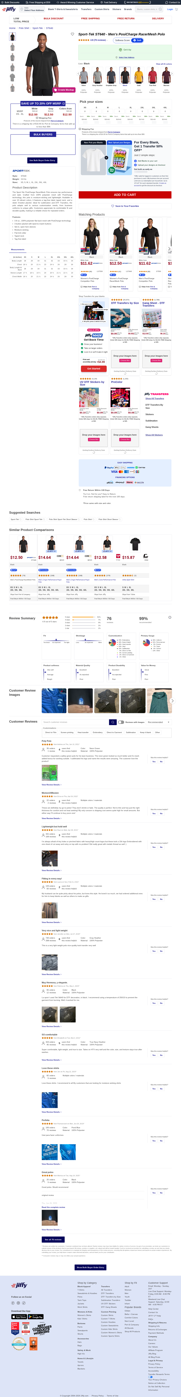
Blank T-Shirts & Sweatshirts (63, 9)
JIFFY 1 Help (154, 1316)
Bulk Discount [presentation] (54, 18)
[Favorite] (72, 34)
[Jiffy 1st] (51, 544)
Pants (80, 1327)
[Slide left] (78, 73)
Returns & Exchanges (157, 1329)
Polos (80, 1297)
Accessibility (153, 1371)
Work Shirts (83, 1307)
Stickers (116, 9)
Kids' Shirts (82, 1319)
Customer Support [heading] (158, 1283)
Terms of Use (112, 1396)
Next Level (129, 1321)
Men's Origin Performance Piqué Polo (49, 581)
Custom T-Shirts (108, 1319)
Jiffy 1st (51, 551)
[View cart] (176, 9)
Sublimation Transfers (110, 1300)
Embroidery (98, 732)
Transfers (86, 9)
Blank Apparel (84, 1286)
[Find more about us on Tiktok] (23, 1303)
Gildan (127, 1311)
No (161, 762)
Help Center (153, 1309)
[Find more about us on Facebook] (13, 1303)
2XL (142, 107)
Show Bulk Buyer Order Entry (90, 1267)
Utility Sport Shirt (128, 580)
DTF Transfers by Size (111, 1297)
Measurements (17, 249)
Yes (154, 762)
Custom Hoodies (108, 1322)
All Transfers (106, 1290)
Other (157, 732)
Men (127, 1293)
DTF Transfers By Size (154, 406)
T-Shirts (81, 1290)
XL (131, 107)
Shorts (80, 1334)
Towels (80, 1362)
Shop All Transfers (154, 398)
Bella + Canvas (131, 1314)
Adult (127, 1286)
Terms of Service (155, 1367)
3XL (153, 107)
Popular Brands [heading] (133, 1307)
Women (128, 1290)
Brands (128, 9)
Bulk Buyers (43, 134)
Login (170, 9)
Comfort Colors (131, 1318)
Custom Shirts (102, 9)
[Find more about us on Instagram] (18, 1303)
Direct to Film (50, 732)
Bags (80, 1345)
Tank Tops (82, 1300)
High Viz (81, 1354)
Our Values (153, 1347)
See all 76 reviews (53, 1240)
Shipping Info (154, 1326)
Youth (127, 1297)
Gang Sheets (151, 427)
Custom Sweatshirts (109, 1325)
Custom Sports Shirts (110, 1336)
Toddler (128, 1300)
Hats (79, 1342)
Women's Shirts (84, 1315)
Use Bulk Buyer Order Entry (42, 160)
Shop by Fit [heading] (131, 1283)
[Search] (160, 9)
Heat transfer (83, 732)
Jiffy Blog (152, 1354)
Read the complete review (53, 1207)
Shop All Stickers (154, 435)
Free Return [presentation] (125, 18)
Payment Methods (156, 1333)
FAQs (150, 1319)
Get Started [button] (93, 368)
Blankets (81, 1369)
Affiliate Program (155, 1350)
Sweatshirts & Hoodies (87, 1293)
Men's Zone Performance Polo (105, 580)
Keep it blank (145, 732)
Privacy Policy (154, 1364)
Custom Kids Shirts (109, 1329)
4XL (165, 107)
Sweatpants (83, 1330)
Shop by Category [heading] (87, 1283)
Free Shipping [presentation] (90, 18)
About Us (152, 1340)
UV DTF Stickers (108, 1304)
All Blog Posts (154, 1357)
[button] (42, 64)
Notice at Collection (156, 1383)
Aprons (81, 1365)
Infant (127, 1304)
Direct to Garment (114, 732)
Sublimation (151, 421)
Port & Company (114, 132)
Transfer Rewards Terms (159, 1374)
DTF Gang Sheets (109, 1307)
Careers (151, 1343)
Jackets (81, 1304)
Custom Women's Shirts (111, 1332)
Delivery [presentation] (158, 18)
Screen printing (67, 732)
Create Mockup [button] (66, 90)
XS (85, 107)
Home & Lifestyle (85, 1358)
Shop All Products (132, 1331)
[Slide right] (172, 73)
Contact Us (153, 1312)
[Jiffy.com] (9, 9)
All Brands (129, 1328)
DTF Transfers (107, 1293)
